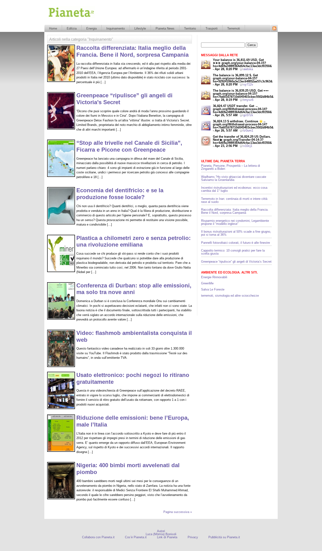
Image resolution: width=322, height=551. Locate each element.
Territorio (190, 28)
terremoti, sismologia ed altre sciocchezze (230, 295)
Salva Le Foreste (212, 289)
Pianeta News (165, 28)
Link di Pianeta (167, 537)
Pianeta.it (55, 19)
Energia (91, 28)
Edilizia (72, 28)
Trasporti (212, 28)
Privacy (193, 537)
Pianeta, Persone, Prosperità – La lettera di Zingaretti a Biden (230, 167)
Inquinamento (115, 28)
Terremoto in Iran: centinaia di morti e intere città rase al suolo (234, 200)
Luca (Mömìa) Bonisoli (161, 534)
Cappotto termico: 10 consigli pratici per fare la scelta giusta (233, 252)
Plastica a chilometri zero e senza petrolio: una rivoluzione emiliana (133, 241)
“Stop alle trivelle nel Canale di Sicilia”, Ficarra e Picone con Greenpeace (129, 146)
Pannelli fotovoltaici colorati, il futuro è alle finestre (235, 242)
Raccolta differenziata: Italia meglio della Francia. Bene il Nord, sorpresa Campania (132, 51)
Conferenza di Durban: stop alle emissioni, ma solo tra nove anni (133, 288)
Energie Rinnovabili (214, 277)
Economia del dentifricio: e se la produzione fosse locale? (119, 193)
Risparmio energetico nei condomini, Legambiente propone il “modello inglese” (235, 222)
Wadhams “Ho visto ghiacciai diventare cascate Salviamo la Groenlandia (233, 178)
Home (53, 28)
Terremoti (233, 28)
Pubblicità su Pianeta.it (224, 537)
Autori (161, 531)
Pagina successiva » (177, 512)
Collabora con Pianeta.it (98, 537)
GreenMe (207, 283)
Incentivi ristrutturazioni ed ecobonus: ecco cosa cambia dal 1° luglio (234, 189)
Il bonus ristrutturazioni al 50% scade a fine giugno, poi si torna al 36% (236, 233)
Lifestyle (140, 28)
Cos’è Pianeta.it (136, 537)
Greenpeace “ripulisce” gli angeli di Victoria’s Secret (236, 261)
